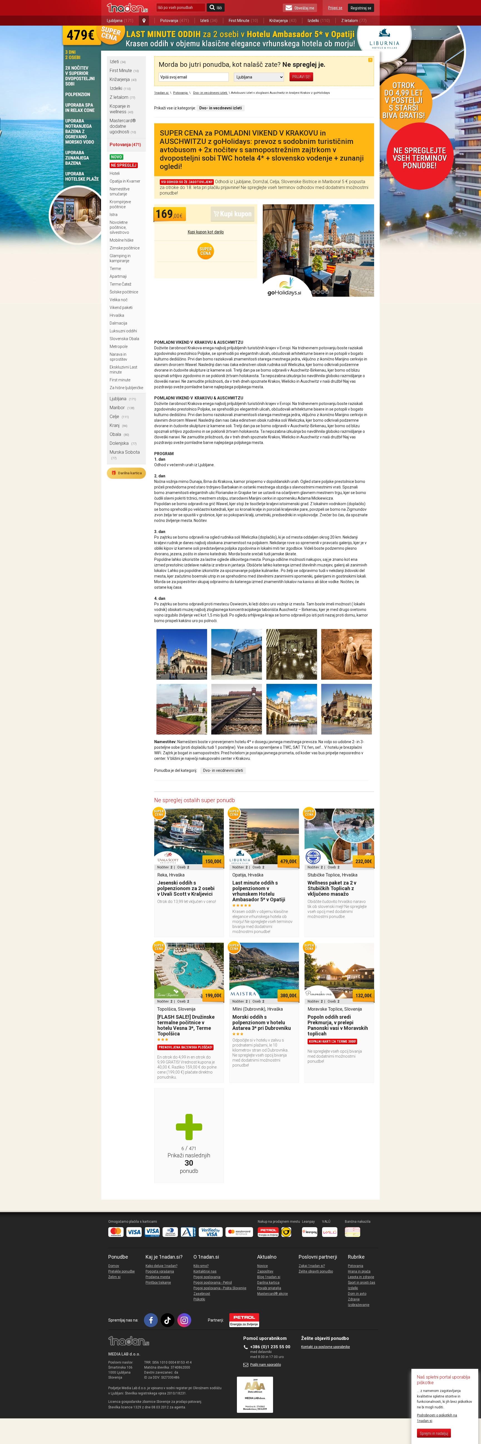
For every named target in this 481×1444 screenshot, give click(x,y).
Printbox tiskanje (158, 1283)
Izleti (208, 20)
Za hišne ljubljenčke (126, 387)
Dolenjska (123, 443)
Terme (115, 268)
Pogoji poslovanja (206, 1277)
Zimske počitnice (124, 248)
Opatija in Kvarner (125, 181)
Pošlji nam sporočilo (265, 1365)
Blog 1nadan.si (268, 1277)
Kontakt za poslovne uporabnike (325, 1347)
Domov (113, 1266)
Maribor (122, 407)
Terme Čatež (120, 284)
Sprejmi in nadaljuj (434, 1433)
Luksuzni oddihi (123, 331)
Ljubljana (120, 20)
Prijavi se (335, 8)
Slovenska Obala (124, 339)
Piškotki (199, 1299)
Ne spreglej (123, 165)
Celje (119, 416)
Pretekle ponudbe (121, 1271)
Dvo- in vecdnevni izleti (223, 770)
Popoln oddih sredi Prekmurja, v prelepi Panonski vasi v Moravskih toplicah (338, 1025)
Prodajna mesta (158, 1277)
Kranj (118, 425)
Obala (119, 434)
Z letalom (354, 20)
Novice (262, 1266)
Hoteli (115, 173)
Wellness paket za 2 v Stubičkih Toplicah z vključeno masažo (332, 888)
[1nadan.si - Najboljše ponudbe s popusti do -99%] (127, 8)
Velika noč (118, 300)
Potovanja (174, 20)
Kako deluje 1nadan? (161, 1266)
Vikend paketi (121, 307)
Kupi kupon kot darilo (206, 232)
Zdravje (354, 1299)
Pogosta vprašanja (160, 1271)
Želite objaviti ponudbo (316, 1271)
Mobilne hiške (121, 240)
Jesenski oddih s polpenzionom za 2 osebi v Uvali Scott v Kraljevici (186, 888)
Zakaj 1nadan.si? (312, 1266)
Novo (116, 157)
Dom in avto (357, 1294)
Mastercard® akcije (272, 1294)
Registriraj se (361, 8)
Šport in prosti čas (361, 1283)
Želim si (114, 1277)
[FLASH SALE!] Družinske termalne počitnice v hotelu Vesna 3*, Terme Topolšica (186, 1025)
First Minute (243, 20)
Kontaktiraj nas (205, 1271)
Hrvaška (117, 315)
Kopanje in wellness (121, 109)
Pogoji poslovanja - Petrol (212, 1283)
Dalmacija (118, 323)
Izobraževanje (358, 1305)
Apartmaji (118, 276)
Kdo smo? (200, 1266)
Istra (113, 214)
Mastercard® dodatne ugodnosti (123, 126)
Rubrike (356, 1257)
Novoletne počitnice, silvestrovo (119, 227)
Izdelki (319, 20)
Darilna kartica (126, 472)
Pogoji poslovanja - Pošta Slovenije (219, 1288)
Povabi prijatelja (269, 1288)
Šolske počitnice (124, 292)
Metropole (118, 346)
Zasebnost (201, 1294)
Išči (219, 8)
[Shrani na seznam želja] (217, 815)
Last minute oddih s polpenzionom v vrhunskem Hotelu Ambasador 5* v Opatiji (258, 891)
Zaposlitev (265, 1271)
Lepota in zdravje (361, 1277)
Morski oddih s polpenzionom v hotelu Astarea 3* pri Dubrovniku (261, 1022)
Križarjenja (282, 20)
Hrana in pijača (359, 1271)
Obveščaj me (304, 8)
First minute (120, 380)
